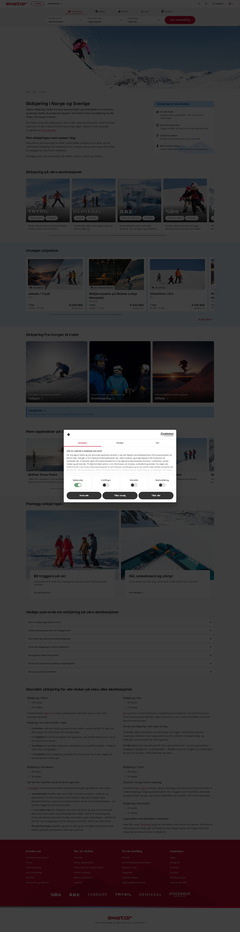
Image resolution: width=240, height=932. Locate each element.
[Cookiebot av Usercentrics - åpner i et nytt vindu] (163, 434)
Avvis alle (84, 496)
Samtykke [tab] (82, 443)
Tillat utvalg (120, 496)
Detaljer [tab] (120, 443)
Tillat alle (156, 496)
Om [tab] (157, 443)
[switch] (106, 485)
